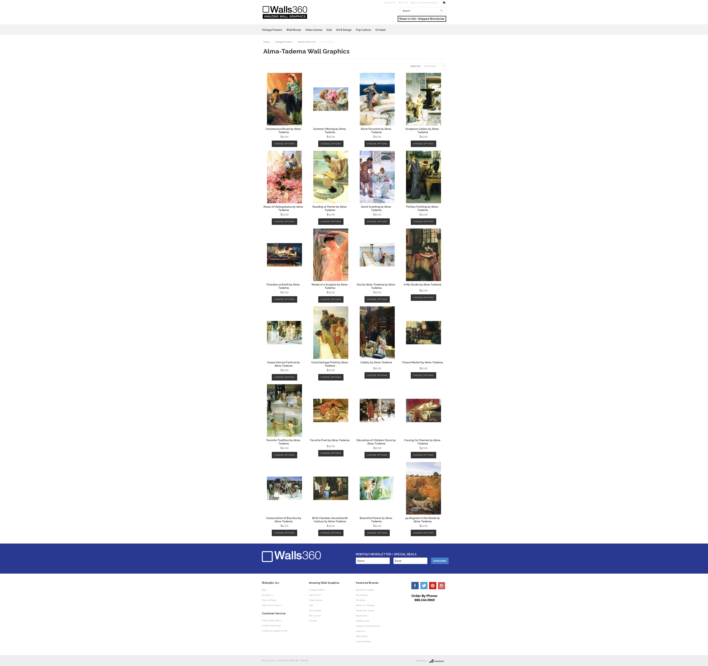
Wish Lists (403, 2)
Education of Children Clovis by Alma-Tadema (376, 442)
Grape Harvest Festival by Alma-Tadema (283, 364)
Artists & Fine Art (306, 42)
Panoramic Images (365, 590)
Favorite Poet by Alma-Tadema (330, 440)
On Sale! (380, 29)
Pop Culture (363, 29)
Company (266, 595)
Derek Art (360, 631)
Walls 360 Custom (271, 605)
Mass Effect (361, 636)
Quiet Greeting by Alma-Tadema (376, 208)
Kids (329, 29)
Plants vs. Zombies (365, 605)
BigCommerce (437, 661)
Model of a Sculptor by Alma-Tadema (330, 286)
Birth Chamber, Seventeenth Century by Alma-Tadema (330, 520)
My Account (390, 2)
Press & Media (269, 600)
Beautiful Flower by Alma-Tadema (376, 520)
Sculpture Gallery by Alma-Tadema (422, 130)
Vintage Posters (272, 29)
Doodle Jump (362, 621)
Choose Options (284, 144)
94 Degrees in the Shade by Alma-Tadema (422, 520)
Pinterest (432, 585)
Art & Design (344, 29)
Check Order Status (271, 620)
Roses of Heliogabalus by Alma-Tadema (283, 208)
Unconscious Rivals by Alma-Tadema (284, 130)
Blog (264, 590)
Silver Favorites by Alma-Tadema (376, 130)
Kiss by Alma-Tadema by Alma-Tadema (376, 286)
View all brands (363, 641)
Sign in (414, 2)
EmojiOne (360, 600)
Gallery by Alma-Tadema (376, 362)
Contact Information (271, 625)
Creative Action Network (368, 626)
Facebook (415, 585)
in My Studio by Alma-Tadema (422, 284)
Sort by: (416, 66)
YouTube (441, 585)
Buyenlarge (362, 595)
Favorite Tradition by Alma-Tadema (283, 442)
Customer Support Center (275, 630)
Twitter (424, 585)
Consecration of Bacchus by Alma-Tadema (283, 520)
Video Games (313, 29)
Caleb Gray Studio (365, 610)
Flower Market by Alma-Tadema (422, 362)
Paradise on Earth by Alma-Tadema (284, 286)
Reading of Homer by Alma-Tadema (330, 208)
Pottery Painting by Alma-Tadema (422, 208)
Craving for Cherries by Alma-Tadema (422, 442)
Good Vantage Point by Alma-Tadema (330, 364)
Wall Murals (293, 29)
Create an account (429, 2)
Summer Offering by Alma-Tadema (330, 130)
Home (266, 42)
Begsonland (362, 615)
